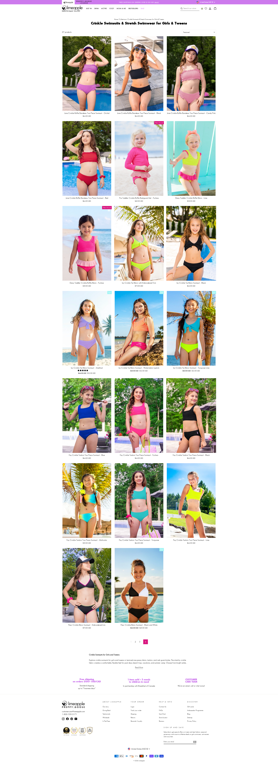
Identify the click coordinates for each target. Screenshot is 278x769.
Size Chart (162, 714)
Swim (96, 8)
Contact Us (162, 707)
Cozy (111, 8)
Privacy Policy (191, 721)
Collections (122, 19)
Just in (89, 8)
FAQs (161, 710)
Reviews (161, 721)
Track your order (136, 710)
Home (116, 19)
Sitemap (189, 717)
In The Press (106, 721)
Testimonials (106, 714)
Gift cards (190, 707)
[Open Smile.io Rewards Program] (202, 8)
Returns (133, 717)
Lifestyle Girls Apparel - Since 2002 (71, 11)
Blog (188, 714)
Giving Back (107, 710)
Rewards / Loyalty (136, 721)
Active (104, 8)
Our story (106, 707)
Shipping (133, 714)
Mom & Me (121, 8)
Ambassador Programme (195, 710)
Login (132, 707)
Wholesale (106, 717)
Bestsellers (133, 8)
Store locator (163, 717)
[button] (83, 370)
